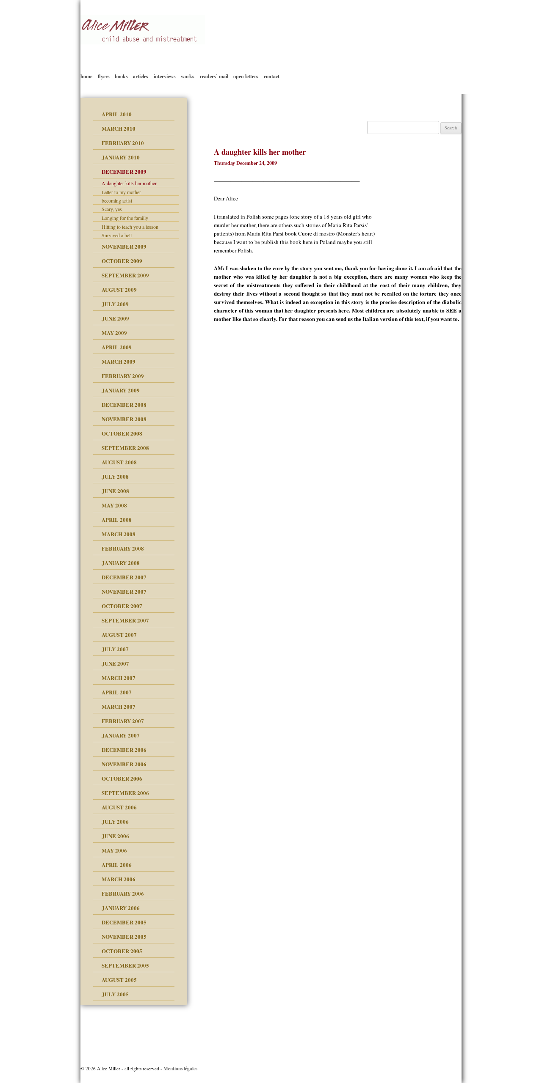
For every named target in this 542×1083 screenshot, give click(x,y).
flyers (104, 76)
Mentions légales (180, 1068)
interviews (165, 76)
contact (271, 76)
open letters (245, 76)
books (121, 76)
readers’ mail (214, 76)
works (187, 76)
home (86, 76)
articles (140, 76)
